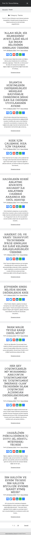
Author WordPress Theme (11, 533)
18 (18, 525)
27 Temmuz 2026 (11, 401)
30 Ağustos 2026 (11, 50)
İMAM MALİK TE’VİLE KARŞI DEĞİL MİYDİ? (15, 330)
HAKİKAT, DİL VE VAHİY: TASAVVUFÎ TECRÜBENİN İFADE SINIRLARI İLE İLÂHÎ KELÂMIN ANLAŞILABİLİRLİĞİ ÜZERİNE (16, 243)
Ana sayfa (5, 9)
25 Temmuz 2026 (11, 447)
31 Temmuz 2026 (11, 335)
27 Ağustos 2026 (11, 108)
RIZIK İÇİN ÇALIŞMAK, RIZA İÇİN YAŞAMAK (15, 143)
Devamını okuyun (15, 72)
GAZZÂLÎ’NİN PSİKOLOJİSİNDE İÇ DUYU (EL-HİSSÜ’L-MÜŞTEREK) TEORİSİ (15, 439)
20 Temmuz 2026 (11, 494)
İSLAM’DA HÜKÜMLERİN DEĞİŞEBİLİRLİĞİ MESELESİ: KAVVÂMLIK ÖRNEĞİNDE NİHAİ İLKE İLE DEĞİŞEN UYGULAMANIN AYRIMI (15, 94)
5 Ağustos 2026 (11, 295)
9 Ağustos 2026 (11, 254)
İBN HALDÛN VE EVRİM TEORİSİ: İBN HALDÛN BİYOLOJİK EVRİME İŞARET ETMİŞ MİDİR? (15, 485)
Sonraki (26, 525)
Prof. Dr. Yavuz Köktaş (10, 3)
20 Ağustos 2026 (11, 202)
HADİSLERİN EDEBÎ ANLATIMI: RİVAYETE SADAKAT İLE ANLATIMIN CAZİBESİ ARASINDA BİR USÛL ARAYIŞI (15, 190)
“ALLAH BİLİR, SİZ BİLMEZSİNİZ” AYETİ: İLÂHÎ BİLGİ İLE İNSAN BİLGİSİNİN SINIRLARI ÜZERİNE (15, 40)
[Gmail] (13, 54)
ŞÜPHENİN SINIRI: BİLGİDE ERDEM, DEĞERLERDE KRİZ (15, 289)
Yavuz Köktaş (24, 50)
